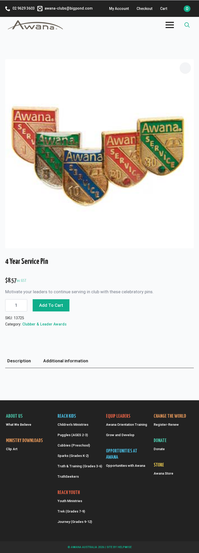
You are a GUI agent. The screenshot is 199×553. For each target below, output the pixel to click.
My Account (119, 8)
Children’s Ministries (73, 425)
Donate (159, 449)
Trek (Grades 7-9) (71, 511)
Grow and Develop (120, 435)
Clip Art (11, 449)
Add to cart (51, 305)
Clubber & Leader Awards (44, 324)
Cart (163, 8)
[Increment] (23, 305)
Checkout (144, 8)
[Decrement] (9, 305)
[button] (185, 67)
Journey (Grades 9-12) (75, 522)
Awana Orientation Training (125, 425)
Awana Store (163, 473)
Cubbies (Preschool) (74, 445)
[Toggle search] (187, 25)
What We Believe (18, 425)
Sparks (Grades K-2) (73, 456)
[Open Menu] (170, 25)
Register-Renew (166, 425)
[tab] (19, 361)
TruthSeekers (68, 476)
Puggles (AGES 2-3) (73, 435)
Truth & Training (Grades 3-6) (79, 466)
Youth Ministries (70, 501)
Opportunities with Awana (125, 466)
